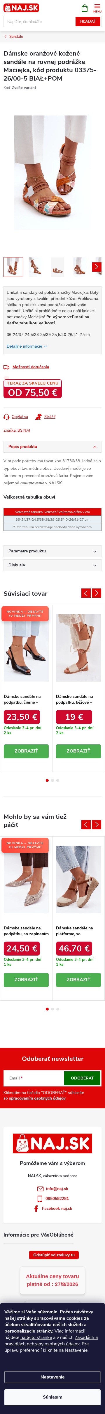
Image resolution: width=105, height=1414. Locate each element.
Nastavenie (53, 1377)
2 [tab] (52, 780)
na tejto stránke (36, 1337)
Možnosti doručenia (31, 367)
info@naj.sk (57, 1188)
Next (96, 593)
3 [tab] (57, 780)
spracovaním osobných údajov (37, 1098)
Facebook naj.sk (57, 1208)
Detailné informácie (24, 346)
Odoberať (82, 1078)
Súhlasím (52, 1397)
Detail (26, 751)
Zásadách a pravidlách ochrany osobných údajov (51, 1340)
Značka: (17, 430)
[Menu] (97, 7)
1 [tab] (47, 780)
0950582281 (57, 1198)
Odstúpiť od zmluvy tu (54, 1255)
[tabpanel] (26, 688)
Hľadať (88, 21)
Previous (86, 593)
